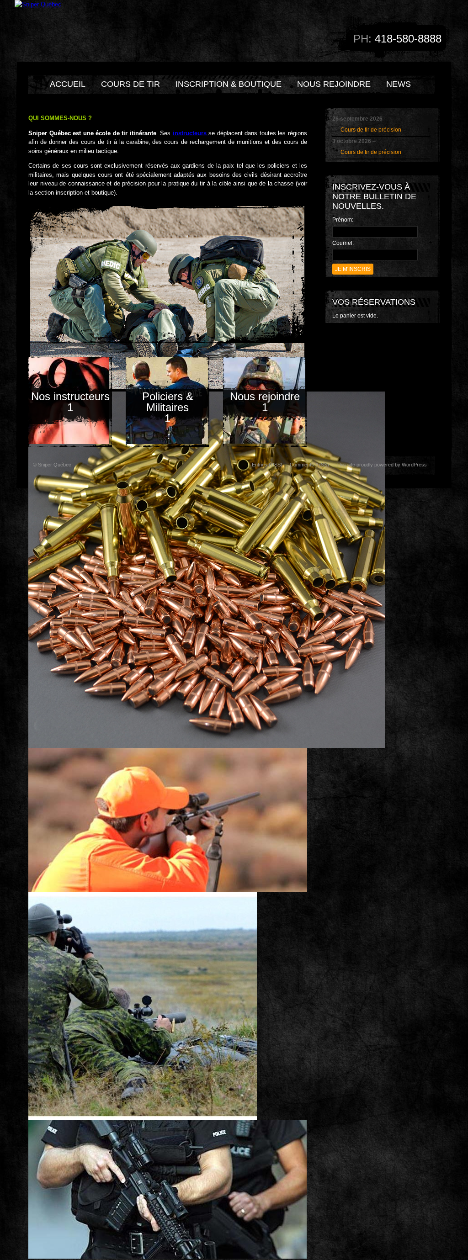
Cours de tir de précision (370, 130)
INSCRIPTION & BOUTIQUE (229, 84)
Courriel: (343, 243)
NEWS (398, 84)
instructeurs (191, 133)
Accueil (67, 84)
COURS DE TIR (130, 84)
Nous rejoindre (334, 84)
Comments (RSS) (309, 464)
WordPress (414, 464)
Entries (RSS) (267, 464)
